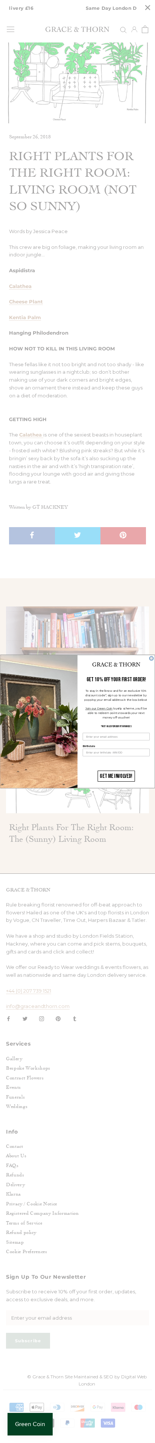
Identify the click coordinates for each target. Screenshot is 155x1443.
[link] (116, 664)
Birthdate (89, 745)
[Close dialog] (151, 658)
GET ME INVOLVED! (116, 776)
